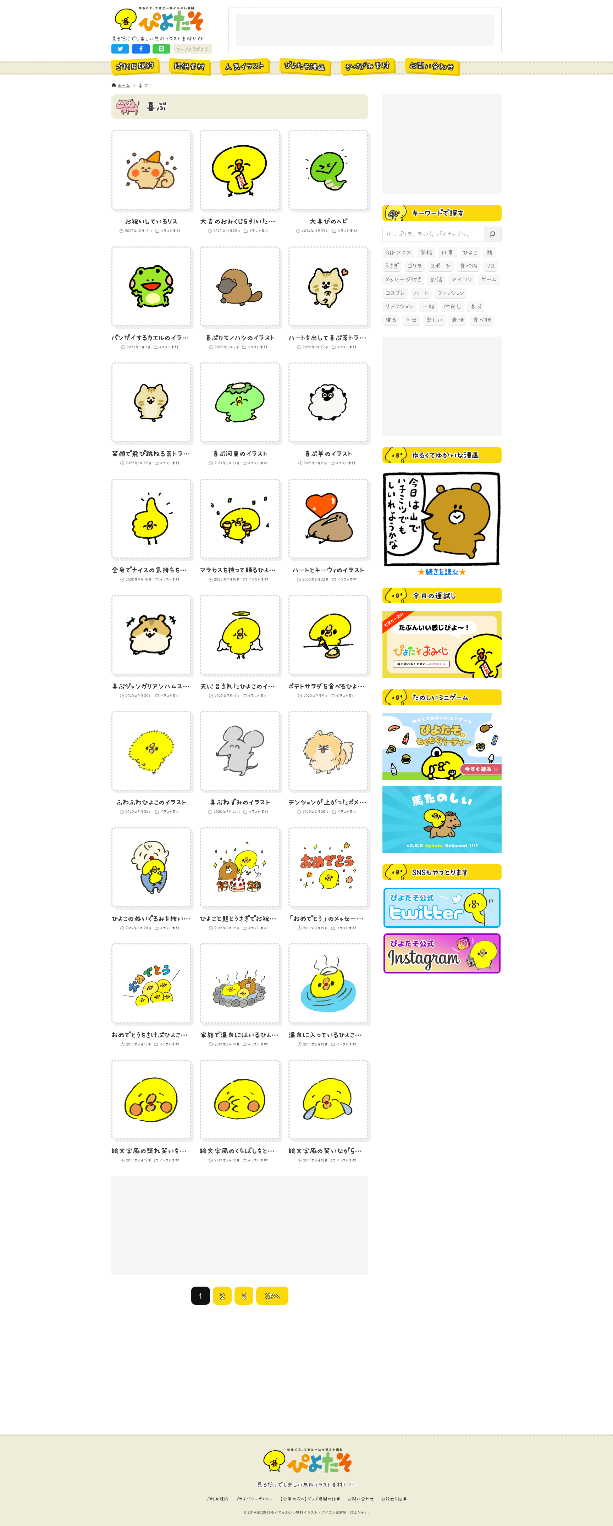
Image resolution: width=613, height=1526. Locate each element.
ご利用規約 (217, 1499)
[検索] (492, 234)
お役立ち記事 (394, 1499)
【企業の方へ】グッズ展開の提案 (310, 1499)
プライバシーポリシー (254, 1499)
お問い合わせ (361, 1499)
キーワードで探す (438, 213)
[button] (120, 49)
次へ (272, 1295)
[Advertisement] (365, 30)
